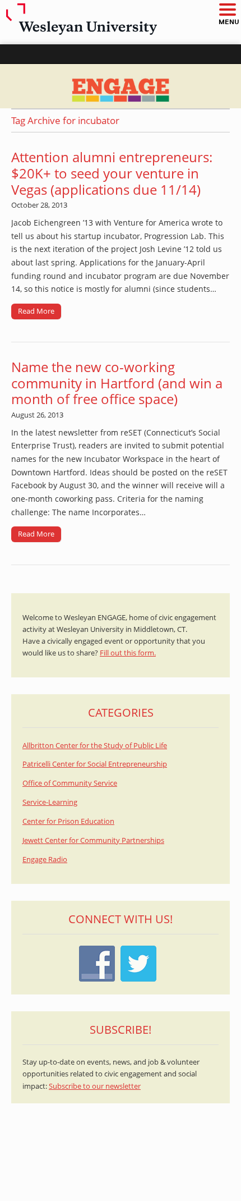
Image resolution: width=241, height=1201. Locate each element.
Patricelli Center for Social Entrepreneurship (94, 764)
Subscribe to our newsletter (95, 1086)
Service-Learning (49, 802)
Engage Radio (44, 859)
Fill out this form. (128, 653)
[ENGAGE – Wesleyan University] (120, 86)
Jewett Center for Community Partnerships (93, 840)
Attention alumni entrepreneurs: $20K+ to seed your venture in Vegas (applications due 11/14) (111, 173)
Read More (36, 311)
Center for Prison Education (68, 821)
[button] (227, 10)
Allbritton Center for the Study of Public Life (94, 745)
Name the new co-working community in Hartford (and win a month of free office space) (117, 383)
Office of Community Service (69, 783)
